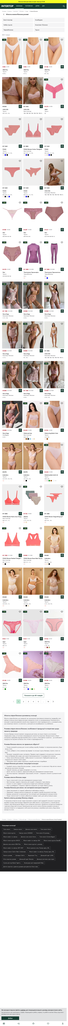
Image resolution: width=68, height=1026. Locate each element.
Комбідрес (39, 20)
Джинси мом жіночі (31, 829)
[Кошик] (33, 1023)
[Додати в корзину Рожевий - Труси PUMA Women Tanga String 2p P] (62, 513)
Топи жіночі (6, 829)
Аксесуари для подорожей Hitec (34, 862)
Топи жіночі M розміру (43, 833)
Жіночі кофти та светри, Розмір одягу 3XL (41, 851)
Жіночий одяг (23, 819)
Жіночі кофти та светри (10, 836)
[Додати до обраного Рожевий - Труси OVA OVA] (20, 79)
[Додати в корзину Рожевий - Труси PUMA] (20, 146)
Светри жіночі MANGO (26, 833)
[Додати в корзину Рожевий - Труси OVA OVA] (20, 106)
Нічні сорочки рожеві (9, 859)
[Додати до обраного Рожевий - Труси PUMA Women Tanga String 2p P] (62, 486)
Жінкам (22, 11)
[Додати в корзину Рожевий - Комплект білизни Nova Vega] (20, 311)
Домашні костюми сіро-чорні (45, 859)
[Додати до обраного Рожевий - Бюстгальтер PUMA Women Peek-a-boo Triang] (20, 486)
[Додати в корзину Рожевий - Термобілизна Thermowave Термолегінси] (62, 269)
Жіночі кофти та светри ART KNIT (13, 848)
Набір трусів (8, 25)
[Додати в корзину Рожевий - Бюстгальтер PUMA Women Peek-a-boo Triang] (20, 513)
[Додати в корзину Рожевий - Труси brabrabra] (20, 472)
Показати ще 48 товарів (33, 695)
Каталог (16, 11)
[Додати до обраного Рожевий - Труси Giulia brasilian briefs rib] (62, 445)
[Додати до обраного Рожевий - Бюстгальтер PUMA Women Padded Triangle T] (20, 528)
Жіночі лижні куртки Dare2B (52, 840)
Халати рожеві (7, 855)
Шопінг (10, 11)
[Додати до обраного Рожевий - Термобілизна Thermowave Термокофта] (41, 242)
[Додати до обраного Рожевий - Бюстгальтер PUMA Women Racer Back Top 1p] (41, 528)
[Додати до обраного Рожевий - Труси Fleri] (20, 202)
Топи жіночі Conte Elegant (47, 836)
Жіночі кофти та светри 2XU (31, 840)
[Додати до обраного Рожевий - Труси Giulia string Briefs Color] (62, 403)
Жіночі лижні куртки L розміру (33, 844)
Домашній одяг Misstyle (26, 859)
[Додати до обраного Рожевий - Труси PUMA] (20, 119)
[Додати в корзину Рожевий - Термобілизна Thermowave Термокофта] (41, 269)
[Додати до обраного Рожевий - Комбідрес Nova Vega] (20, 403)
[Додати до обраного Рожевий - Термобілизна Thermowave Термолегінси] (62, 242)
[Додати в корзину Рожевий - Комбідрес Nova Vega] (20, 430)
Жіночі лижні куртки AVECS (11, 840)
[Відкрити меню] (18, 1023)
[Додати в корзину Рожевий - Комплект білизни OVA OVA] (62, 188)
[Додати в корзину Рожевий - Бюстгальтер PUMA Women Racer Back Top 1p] (41, 555)
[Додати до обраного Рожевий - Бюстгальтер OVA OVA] (41, 79)
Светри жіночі (18, 829)
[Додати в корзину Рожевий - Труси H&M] (62, 106)
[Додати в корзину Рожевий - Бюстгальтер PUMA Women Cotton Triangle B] (41, 146)
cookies (22, 1010)
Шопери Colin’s (20, 855)
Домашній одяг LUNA (47, 855)
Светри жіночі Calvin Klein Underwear (14, 851)
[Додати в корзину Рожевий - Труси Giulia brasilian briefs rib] (62, 472)
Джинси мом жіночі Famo (28, 836)
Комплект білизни (41, 25)
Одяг (27, 11)
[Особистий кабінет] (63, 1023)
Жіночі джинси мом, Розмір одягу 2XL (38, 848)
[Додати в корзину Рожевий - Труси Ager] (20, 638)
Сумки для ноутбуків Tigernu (12, 862)
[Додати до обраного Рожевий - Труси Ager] (20, 612)
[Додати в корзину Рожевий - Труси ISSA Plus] (20, 66)
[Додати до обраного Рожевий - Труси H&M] (62, 79)
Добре (10, 1018)
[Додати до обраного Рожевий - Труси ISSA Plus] (20, 40)
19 (48, 701)
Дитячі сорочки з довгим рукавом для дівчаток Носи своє (20, 866)
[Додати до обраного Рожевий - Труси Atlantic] (41, 486)
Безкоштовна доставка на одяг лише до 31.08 (32, 1)
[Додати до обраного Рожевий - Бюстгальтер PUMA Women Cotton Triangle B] (41, 119)
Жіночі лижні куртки (9, 833)
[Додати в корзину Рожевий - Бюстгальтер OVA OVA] (41, 106)
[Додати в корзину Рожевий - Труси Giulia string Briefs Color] (62, 430)
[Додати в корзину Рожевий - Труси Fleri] (20, 229)
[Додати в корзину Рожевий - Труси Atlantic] (41, 513)
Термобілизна (8, 30)
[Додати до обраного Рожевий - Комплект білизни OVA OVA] (62, 161)
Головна (4, 11)
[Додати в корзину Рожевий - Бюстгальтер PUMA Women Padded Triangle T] (20, 555)
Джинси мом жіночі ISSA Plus (12, 844)
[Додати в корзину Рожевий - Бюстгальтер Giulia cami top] (41, 430)
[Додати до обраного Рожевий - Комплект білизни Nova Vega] (20, 284)
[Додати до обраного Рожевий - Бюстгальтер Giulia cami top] (41, 403)
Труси (37, 30)
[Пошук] (64, 6)
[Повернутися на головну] (7, 6)
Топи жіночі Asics (45, 829)
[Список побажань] (48, 1023)
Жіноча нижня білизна (34, 819)
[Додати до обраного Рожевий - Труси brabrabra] (20, 445)
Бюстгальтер (8, 20)
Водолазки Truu (32, 855)
